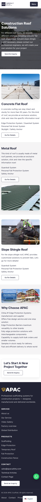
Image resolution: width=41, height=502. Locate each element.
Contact (12, 497)
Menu (34, 4)
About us (5, 413)
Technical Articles (9, 473)
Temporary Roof (8, 449)
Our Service (6, 418)
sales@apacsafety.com (11, 469)
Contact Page (7, 477)
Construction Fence (9, 458)
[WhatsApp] (36, 476)
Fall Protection (7, 454)
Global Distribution (9, 430)
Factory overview (8, 426)
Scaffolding (6, 441)
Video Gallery (7, 422)
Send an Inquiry (11, 54)
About (4, 497)
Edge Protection (8, 445)
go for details (10, 135)
